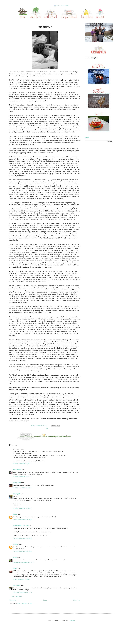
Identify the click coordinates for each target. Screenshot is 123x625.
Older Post (76, 600)
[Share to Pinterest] (59, 426)
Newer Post (13, 600)
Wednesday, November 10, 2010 (23, 562)
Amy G (15, 568)
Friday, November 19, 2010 (21, 579)
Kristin (15, 514)
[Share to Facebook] (58, 426)
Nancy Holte (17, 483)
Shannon (15, 544)
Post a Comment (16, 596)
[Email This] (52, 426)
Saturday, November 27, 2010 (22, 592)
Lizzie (15, 557)
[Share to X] (56, 426)
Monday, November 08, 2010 (22, 463)
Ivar (47, 428)
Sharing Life (17, 494)
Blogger (72, 620)
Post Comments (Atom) (24, 603)
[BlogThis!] (54, 426)
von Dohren (16, 585)
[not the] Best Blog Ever (21, 525)
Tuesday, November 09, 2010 (22, 519)
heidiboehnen (17, 469)
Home (45, 600)
